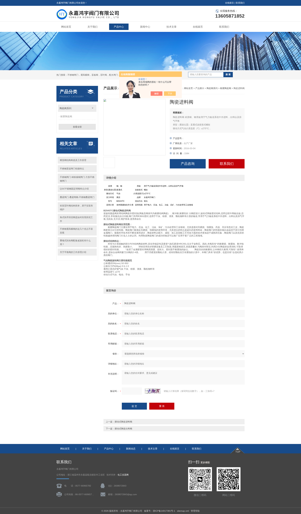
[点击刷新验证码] (153, 391)
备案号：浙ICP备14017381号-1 (159, 511)
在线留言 (229, 3)
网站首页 (66, 26)
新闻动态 (130, 448)
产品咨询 (188, 164)
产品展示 (199, 88)
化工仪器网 (123, 475)
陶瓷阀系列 (65, 108)
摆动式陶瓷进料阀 (123, 421)
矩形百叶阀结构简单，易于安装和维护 (76, 207)
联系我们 (240, 3)
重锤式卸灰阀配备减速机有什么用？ (75, 242)
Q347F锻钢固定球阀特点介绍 (74, 188)
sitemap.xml (183, 511)
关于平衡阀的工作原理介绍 (73, 252)
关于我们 (92, 26)
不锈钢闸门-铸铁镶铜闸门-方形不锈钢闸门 (77, 179)
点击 (92, 108)
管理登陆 (195, 511)
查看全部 (77, 127)
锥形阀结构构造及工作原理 (73, 160)
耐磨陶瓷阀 (66, 116)
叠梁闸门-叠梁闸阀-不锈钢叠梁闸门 (77, 197)
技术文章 (171, 26)
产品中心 (119, 26)
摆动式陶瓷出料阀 (123, 428)
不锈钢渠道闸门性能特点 (72, 168)
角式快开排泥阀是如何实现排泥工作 (76, 219)
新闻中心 (145, 26)
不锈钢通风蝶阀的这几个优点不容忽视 (76, 231)
